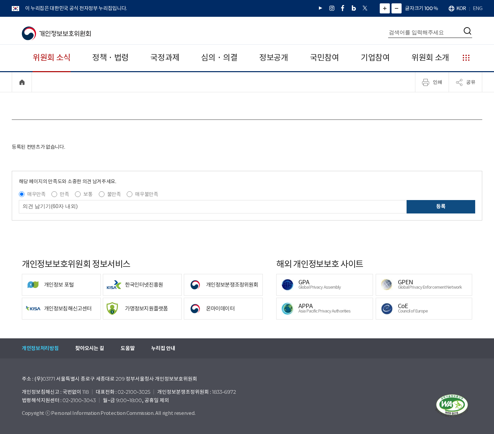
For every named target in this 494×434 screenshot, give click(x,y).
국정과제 (164, 57)
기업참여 (375, 57)
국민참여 (324, 57)
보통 (87, 194)
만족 (64, 194)
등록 (440, 206)
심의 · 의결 (219, 57)
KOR (461, 8)
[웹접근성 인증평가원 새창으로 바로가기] (452, 405)
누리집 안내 (163, 348)
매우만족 (36, 194)
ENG (477, 8)
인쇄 (437, 82)
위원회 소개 (430, 57)
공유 (471, 82)
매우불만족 (146, 194)
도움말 (127, 348)
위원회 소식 (52, 57)
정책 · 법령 (110, 57)
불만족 (114, 194)
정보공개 (273, 57)
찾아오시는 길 (89, 348)
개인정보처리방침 (40, 348)
